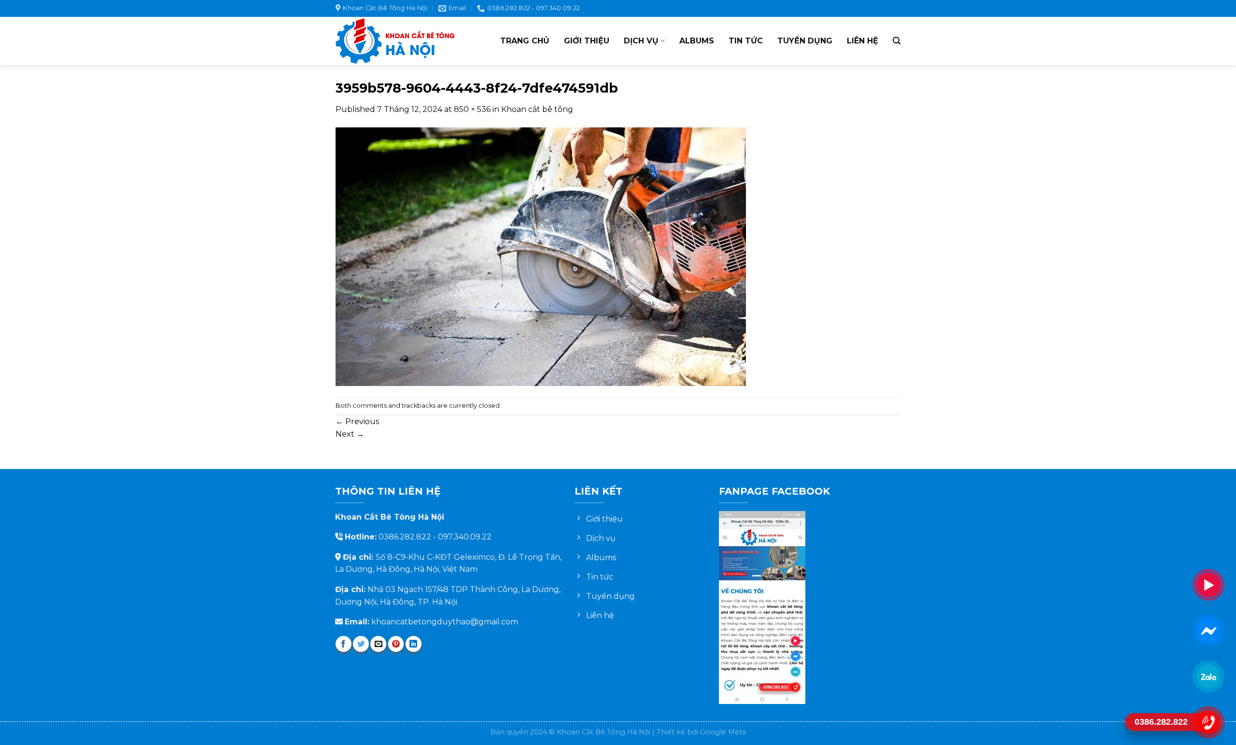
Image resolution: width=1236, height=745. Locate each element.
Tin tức (746, 40)
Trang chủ (524, 40)
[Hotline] (1208, 722)
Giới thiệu (586, 40)
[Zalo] (1208, 676)
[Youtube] (1208, 584)
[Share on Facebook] (343, 644)
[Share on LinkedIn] (413, 644)
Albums (696, 40)
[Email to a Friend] (378, 644)
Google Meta (723, 732)
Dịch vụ (641, 40)
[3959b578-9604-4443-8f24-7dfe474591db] (541, 256)
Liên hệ (862, 40)
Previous (357, 421)
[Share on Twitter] (361, 644)
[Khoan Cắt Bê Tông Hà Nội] (396, 41)
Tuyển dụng (804, 40)
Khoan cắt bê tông (537, 109)
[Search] (896, 40)
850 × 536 (472, 109)
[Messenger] (1208, 630)
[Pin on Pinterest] (396, 644)
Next (350, 434)
